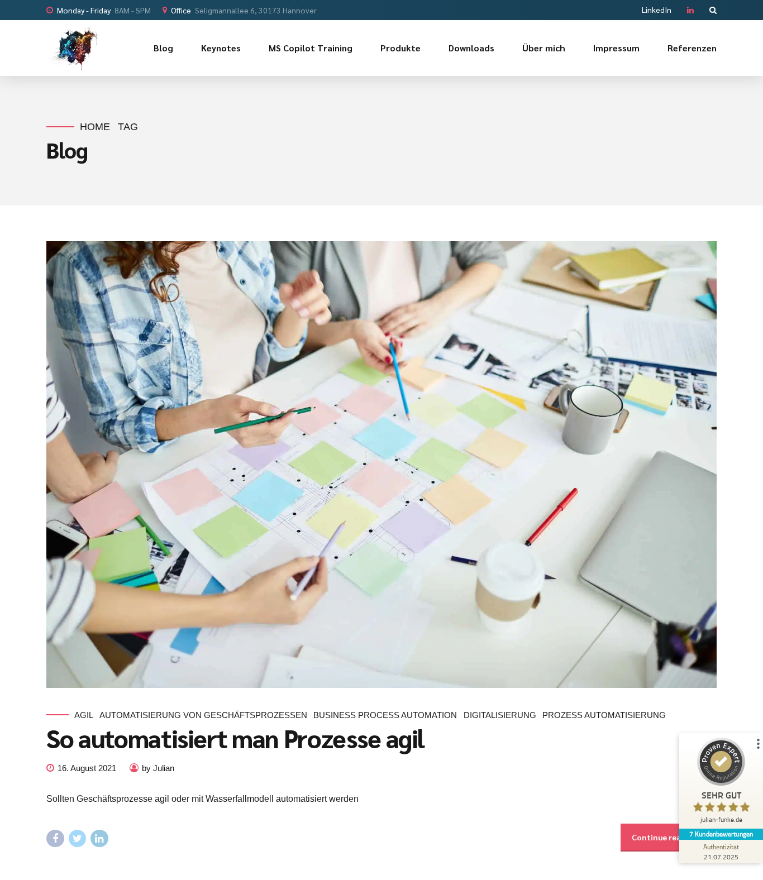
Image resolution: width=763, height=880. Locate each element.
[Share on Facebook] (55, 839)
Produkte (400, 48)
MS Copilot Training (310, 48)
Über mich (543, 48)
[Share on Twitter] (78, 839)
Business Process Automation (385, 715)
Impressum (616, 48)
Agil (83, 715)
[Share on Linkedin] (99, 839)
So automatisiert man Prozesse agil (235, 737)
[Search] (713, 10)
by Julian (158, 768)
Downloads (471, 48)
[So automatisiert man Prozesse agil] (381, 464)
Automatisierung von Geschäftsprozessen (203, 715)
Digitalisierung (500, 715)
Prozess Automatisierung (604, 715)
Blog (163, 48)
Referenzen (692, 48)
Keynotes (221, 48)
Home (95, 126)
